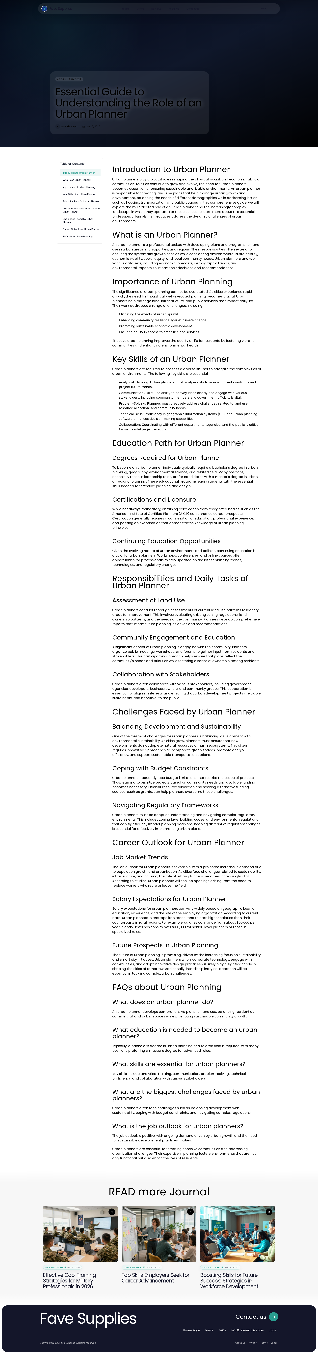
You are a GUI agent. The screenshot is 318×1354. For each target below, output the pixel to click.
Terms (264, 1342)
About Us (240, 1342)
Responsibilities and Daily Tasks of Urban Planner (82, 210)
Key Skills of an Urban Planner (79, 194)
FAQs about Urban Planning (78, 236)
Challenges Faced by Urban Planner (78, 220)
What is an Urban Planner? (77, 179)
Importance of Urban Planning (79, 187)
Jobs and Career (69, 79)
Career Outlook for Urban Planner (81, 229)
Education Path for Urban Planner (81, 201)
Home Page (191, 1330)
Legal (274, 1342)
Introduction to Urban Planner (79, 172)
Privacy (253, 1342)
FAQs (222, 1330)
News (209, 1330)
